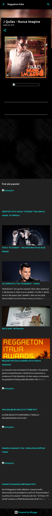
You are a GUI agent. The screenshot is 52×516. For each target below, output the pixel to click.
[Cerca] (48, 4)
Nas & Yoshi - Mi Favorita (12, 329)
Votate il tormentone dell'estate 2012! (19, 484)
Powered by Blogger (27, 512)
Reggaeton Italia (15, 4)
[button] (4, 30)
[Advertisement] (26, 149)
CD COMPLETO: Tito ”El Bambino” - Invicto (21, 284)
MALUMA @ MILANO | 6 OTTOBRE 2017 (19, 410)
